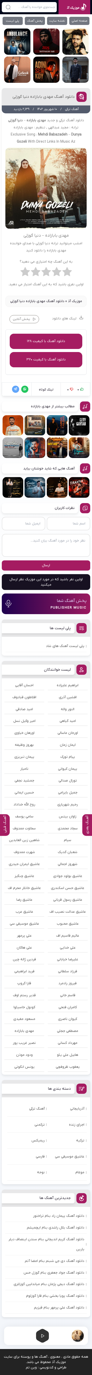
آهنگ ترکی (37, 1108)
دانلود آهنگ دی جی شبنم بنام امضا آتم (54, 1261)
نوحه (41, 1172)
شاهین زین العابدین (24, 840)
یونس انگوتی (24, 1066)
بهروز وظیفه (24, 745)
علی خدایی (68, 947)
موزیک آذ (75, 301)
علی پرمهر (24, 935)
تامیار (24, 768)
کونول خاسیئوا (24, 1007)
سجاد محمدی (68, 828)
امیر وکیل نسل (24, 721)
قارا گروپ (24, 983)
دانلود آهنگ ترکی (71, 120)
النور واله (67, 709)
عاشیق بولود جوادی (67, 876)
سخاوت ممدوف (24, 828)
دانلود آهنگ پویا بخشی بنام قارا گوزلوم (55, 1295)
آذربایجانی (77, 1108)
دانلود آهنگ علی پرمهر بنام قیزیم (59, 1307)
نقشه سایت (57, 21)
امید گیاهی (68, 721)
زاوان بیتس (67, 816)
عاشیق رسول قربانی (67, 899)
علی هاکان (24, 947)
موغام (79, 1172)
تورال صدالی (68, 780)
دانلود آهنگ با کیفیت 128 (46, 341)
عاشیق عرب (24, 911)
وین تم (31, 1367)
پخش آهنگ (35, 21)
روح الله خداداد (24, 804)
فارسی (40, 1156)
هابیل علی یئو (67, 1055)
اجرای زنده (76, 1124)
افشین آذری (68, 697)
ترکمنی (39, 1124)
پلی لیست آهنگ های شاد (65, 646)
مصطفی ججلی (67, 1031)
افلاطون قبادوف (24, 697)
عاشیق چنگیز (24, 876)
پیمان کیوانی (67, 768)
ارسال (46, 565)
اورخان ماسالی (67, 733)
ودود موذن (24, 1055)
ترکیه (80, 1140)
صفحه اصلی (79, 21)
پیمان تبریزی (24, 756)
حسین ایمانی (24, 792)
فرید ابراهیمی (24, 971)
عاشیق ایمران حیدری (24, 864)
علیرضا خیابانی (67, 959)
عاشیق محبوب (68, 923)
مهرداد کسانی (67, 1043)
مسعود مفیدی (24, 1019)
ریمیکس (38, 1140)
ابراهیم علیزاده (67, 685)
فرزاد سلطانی (67, 971)
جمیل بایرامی (67, 792)
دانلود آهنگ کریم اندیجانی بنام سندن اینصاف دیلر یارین (46, 1244)
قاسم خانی (67, 995)
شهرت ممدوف (24, 852)
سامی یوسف (24, 816)
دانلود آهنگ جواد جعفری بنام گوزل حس (54, 1272)
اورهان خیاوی (24, 733)
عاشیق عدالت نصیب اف (68, 911)
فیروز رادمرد (68, 983)
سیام (67, 840)
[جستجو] (8, 7)
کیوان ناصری (67, 1019)
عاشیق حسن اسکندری (67, 888)
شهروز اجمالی (67, 864)
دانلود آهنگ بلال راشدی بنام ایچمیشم (55, 1227)
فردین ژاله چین (24, 959)
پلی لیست (12, 21)
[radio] (67, 273)
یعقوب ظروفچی (68, 1066)
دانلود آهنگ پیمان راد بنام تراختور (58, 1216)
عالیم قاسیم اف (67, 935)
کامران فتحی (68, 1007)
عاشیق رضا (24, 899)
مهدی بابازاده (24, 1031)
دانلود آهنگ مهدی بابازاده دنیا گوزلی (44, 96)
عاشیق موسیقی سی (24, 923)
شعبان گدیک (67, 852)
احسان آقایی (24, 685)
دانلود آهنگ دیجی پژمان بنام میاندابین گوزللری (49, 1284)
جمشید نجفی (24, 780)
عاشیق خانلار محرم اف (24, 888)
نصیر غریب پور (24, 1043)
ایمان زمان (68, 745)
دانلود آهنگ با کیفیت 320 (46, 359)
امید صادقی (24, 709)
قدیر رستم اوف (24, 995)
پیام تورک (67, 756)
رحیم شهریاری (67, 804)
